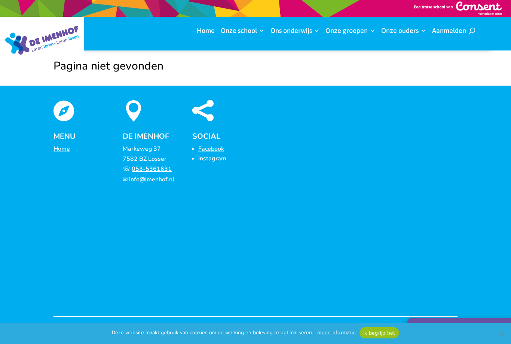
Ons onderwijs (291, 31)
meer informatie (336, 332)
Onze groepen (346, 31)
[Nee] (501, 333)
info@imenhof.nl (151, 179)
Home (206, 31)
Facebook (211, 149)
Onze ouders (400, 31)
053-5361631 (152, 169)
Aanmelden (449, 31)
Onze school (239, 31)
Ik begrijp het (379, 333)
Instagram (212, 158)
